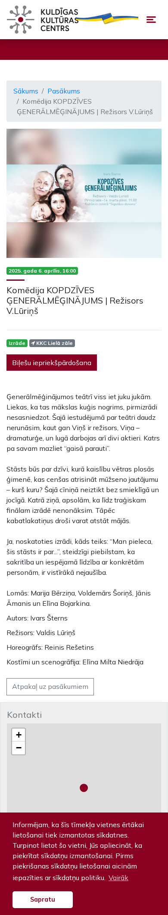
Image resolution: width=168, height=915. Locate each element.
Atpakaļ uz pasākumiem (50, 686)
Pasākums (63, 91)
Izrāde (17, 343)
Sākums (25, 91)
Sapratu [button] (42, 899)
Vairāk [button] (118, 877)
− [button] (19, 747)
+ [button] (19, 734)
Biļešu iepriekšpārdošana (51, 362)
